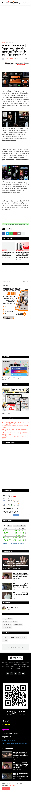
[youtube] (23, 673)
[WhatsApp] (11, 233)
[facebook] (7, 673)
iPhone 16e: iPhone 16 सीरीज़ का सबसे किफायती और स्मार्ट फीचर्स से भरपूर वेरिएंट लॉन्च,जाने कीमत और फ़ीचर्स (22, 255)
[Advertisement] (15, 23)
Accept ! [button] (5, 788)
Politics (18, 624)
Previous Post (6, 281)
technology (9, 42)
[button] (2, 2)
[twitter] (15, 673)
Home (3, 42)
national (7, 624)
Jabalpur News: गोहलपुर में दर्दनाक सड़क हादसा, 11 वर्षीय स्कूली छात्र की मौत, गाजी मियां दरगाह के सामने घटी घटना (20, 576)
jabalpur (7, 619)
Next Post (25, 281)
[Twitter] (7, 233)
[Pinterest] (15, 233)
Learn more (12, 785)
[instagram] (19, 673)
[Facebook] (3, 233)
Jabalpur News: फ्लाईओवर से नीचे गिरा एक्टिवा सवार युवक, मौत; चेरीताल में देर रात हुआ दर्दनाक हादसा (20, 585)
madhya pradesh (10, 621)
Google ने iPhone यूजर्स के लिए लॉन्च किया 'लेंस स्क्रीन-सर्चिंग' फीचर (8, 254)
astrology (7, 627)
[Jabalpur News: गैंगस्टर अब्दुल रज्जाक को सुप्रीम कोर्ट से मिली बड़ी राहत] (7, 595)
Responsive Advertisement (15, 647)
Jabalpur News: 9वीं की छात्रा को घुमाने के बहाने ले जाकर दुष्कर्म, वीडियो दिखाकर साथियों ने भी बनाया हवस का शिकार (20, 754)
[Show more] (23, 233)
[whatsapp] (11, 673)
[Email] (19, 233)
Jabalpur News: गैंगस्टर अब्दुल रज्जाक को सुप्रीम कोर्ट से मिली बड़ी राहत (20, 594)
